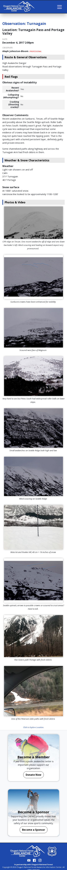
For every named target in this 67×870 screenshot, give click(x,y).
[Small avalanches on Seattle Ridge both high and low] (33, 428)
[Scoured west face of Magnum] (33, 328)
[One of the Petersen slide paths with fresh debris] (33, 691)
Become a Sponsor (33, 829)
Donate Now (33, 774)
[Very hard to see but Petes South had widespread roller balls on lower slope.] (33, 376)
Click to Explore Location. (33, 727)
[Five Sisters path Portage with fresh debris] (33, 636)
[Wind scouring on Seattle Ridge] (33, 476)
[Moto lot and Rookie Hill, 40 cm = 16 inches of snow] (33, 527)
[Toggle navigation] (59, 6)
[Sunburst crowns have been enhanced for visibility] (33, 277)
